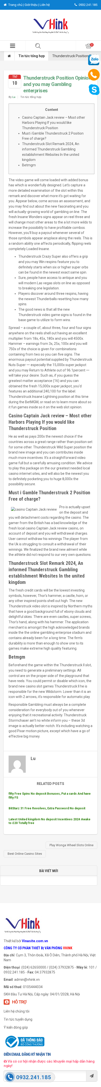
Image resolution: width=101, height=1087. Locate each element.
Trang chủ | (16, 5)
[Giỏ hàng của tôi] (88, 46)
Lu (13, 97)
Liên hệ (45, 5)
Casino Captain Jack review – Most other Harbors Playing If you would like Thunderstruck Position (53, 123)
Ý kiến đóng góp (16, 1027)
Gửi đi (91, 1076)
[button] (12, 46)
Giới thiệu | (32, 5)
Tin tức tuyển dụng (18, 1019)
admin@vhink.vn (27, 979)
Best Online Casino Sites (25, 853)
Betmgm (29, 165)
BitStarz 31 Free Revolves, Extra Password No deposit (47, 808)
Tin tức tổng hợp (31, 56)
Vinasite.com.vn (35, 941)
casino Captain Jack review (46, 528)
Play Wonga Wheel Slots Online (71, 845)
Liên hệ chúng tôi (16, 1011)
